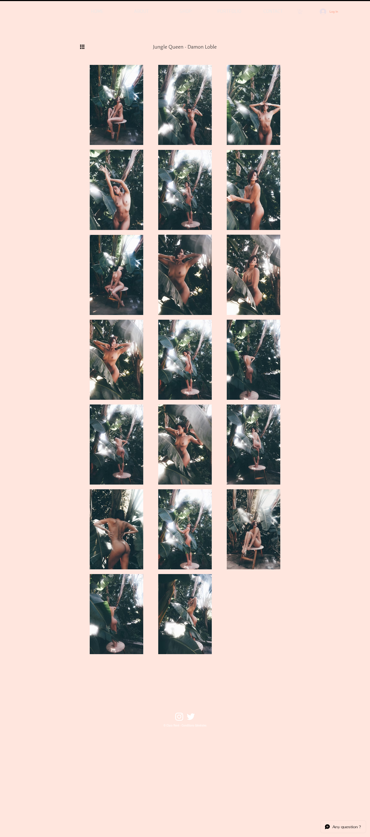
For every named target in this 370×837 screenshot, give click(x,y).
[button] (300, 11)
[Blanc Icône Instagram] (179, 716)
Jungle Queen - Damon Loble (185, 46)
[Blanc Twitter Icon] (190, 716)
